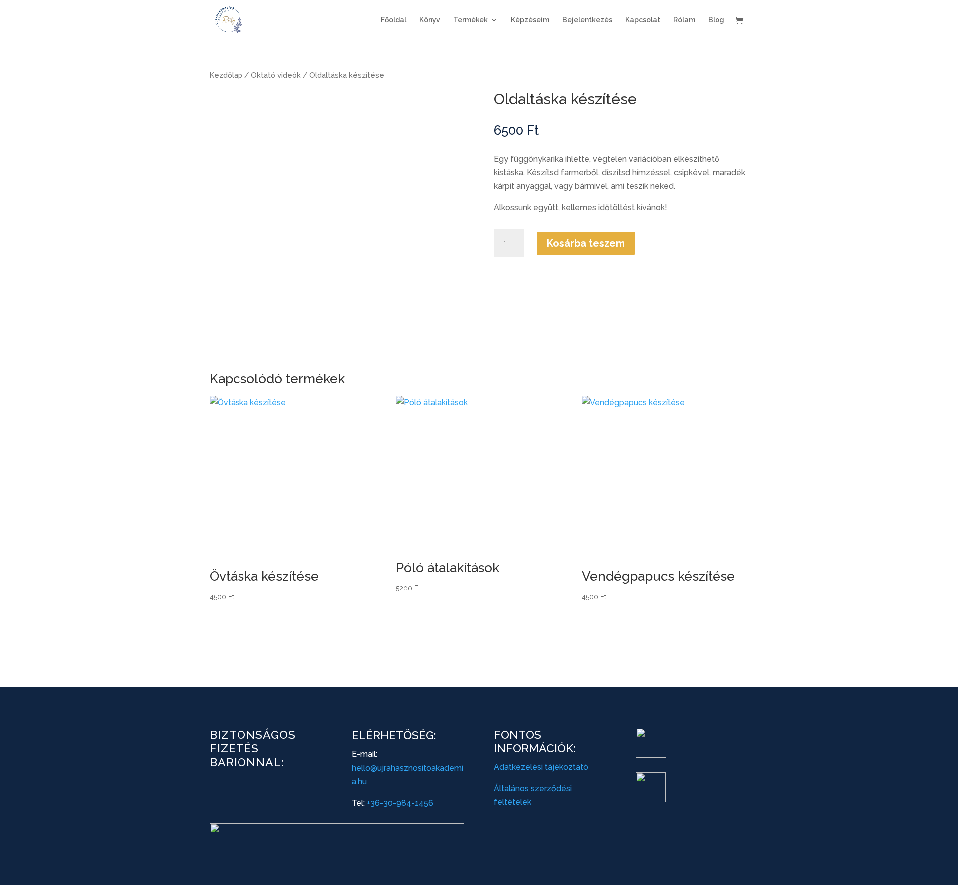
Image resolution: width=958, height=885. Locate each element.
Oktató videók (276, 75)
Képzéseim (530, 20)
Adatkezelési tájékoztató (541, 767)
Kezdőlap (226, 75)
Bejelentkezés (587, 20)
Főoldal (393, 20)
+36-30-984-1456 (400, 803)
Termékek (470, 20)
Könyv (429, 20)
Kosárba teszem (586, 243)
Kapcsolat (642, 20)
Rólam (684, 20)
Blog (716, 20)
